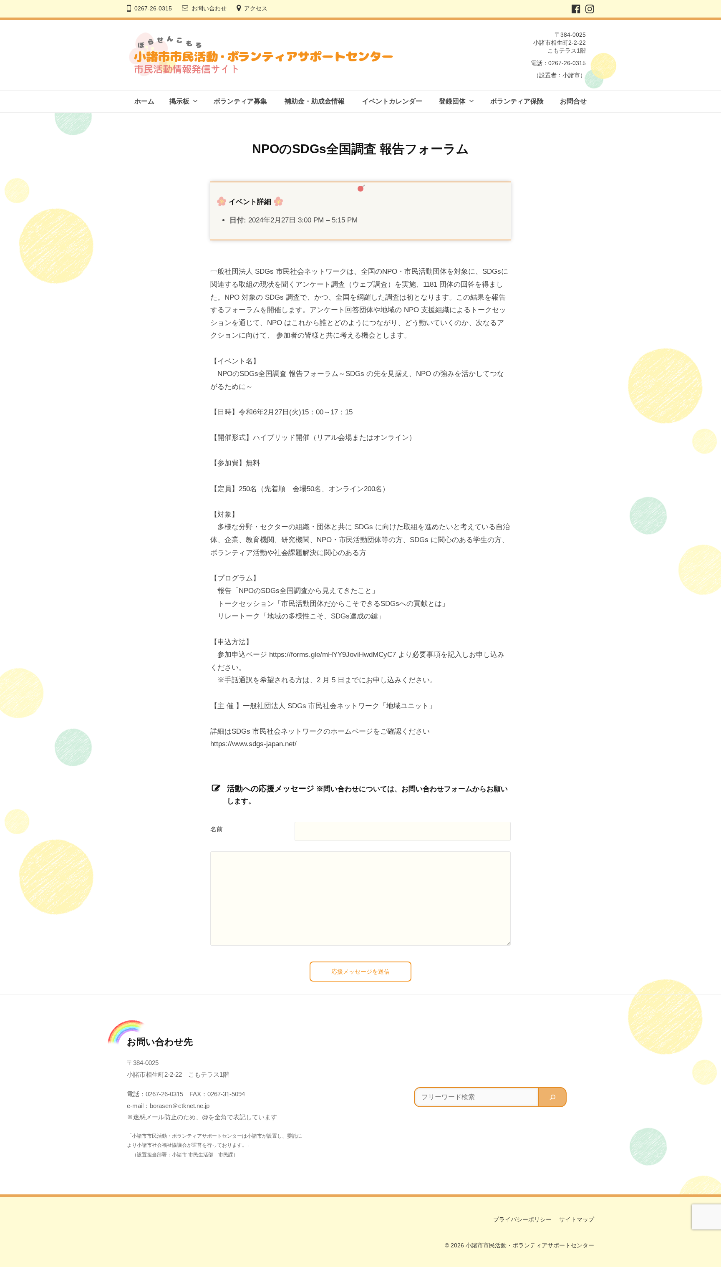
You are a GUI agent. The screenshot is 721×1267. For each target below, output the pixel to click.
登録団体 (452, 101)
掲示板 (179, 101)
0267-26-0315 (153, 8)
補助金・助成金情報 (315, 101)
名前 (216, 829)
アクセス (255, 8)
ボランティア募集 (240, 101)
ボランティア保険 (517, 101)
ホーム (144, 101)
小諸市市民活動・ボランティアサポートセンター (530, 1245)
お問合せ (573, 101)
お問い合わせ (209, 8)
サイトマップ (576, 1219)
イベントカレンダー (392, 101)
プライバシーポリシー (522, 1219)
